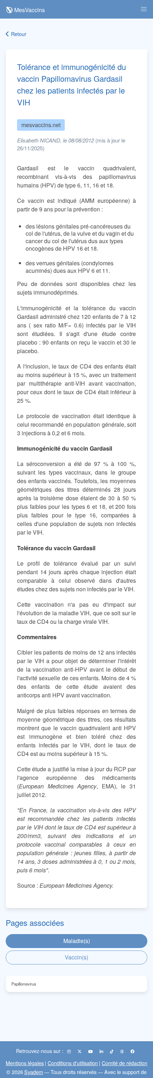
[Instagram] (69, 1051)
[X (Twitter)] (80, 1051)
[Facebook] (132, 1051)
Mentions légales (25, 1063)
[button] (143, 9)
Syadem (33, 1072)
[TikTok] (112, 1051)
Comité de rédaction (124, 1063)
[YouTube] (91, 1051)
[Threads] (122, 1051)
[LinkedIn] (102, 1051)
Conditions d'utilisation (73, 1063)
